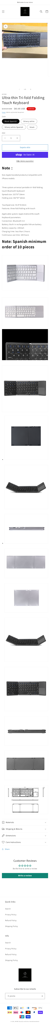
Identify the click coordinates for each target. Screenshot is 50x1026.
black (32, 127)
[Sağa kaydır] (30, 89)
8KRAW (17, 1021)
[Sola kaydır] (19, 89)
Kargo (4, 112)
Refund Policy (11, 920)
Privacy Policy (10, 914)
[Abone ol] (42, 996)
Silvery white (28, 121)
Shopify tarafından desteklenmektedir (29, 1021)
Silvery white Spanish (14, 127)
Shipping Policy (11, 926)
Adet (3, 133)
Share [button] (7, 849)
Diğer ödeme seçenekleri (25, 161)
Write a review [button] (25, 875)
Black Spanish (11, 121)
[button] (3, 11)
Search (8, 909)
